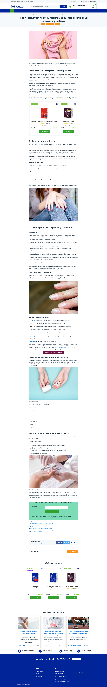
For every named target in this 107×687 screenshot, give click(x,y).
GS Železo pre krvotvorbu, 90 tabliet (35, 587)
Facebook (60, 542)
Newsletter (75, 1)
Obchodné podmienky (60, 674)
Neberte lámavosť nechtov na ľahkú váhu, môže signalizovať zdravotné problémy (58, 14)
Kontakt (31, 1)
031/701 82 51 (76, 7)
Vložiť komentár (72, 551)
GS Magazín (26, 1)
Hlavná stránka (13, 1)
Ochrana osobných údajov (61, 679)
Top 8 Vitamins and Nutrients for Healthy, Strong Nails (42, 530)
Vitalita (20, 645)
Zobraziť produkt (53, 352)
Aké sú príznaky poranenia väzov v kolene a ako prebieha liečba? (78, 632)
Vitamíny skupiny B (63, 347)
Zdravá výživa (50, 24)
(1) (57, 83)
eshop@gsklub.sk (46, 659)
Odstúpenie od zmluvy (60, 676)
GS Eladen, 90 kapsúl (68, 121)
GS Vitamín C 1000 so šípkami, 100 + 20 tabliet (44, 121)
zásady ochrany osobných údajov (64, 517)
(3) (51, 182)
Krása (43, 24)
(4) (41, 263)
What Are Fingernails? (35, 525)
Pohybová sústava (72, 645)
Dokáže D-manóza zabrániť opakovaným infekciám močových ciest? (29, 633)
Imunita (53, 592)
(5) (55, 341)
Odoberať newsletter (52, 511)
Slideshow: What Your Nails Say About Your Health (41, 523)
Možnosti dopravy (59, 671)
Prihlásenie (93, 1)
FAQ (22, 1)
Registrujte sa (84, 1)
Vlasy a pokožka (68, 125)
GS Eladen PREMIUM (44, 349)
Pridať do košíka (44, 131)
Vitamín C (44, 125)
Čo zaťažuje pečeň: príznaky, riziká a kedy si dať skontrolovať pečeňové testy (53, 633)
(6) (33, 427)
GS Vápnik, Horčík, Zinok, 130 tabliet (54, 587)
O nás (18, 1)
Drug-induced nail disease (36, 531)
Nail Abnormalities (34, 526)
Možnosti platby (59, 673)
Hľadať (63, 6)
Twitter (67, 542)
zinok (69, 347)
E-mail (74, 542)
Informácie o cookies (60, 678)
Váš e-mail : (34, 507)
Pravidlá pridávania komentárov (62, 681)
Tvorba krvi (35, 592)
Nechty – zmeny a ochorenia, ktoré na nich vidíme (41, 528)
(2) (32, 147)
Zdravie (57, 24)
